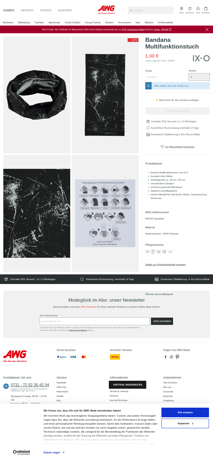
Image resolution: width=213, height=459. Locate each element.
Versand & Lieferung (119, 391)
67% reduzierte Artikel (133, 29)
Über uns (167, 387)
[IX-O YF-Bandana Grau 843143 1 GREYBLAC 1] (36, 95)
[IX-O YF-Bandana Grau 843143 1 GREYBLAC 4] (105, 213)
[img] (133, 40)
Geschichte (168, 392)
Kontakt (60, 396)
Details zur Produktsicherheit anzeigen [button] (165, 264)
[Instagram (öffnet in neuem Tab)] (172, 357)
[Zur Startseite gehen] (106, 9)
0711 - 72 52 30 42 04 (30, 385)
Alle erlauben (185, 412)
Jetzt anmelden (162, 321)
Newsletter (61, 383)
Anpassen (183, 423)
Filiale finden (62, 392)
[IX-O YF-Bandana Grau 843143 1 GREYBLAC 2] (105, 95)
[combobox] (154, 10)
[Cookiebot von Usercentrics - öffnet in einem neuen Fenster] (21, 452)
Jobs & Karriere (170, 383)
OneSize (151, 77)
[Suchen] (131, 10)
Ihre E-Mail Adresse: (49, 315)
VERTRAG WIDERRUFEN (127, 384)
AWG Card (61, 387)
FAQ (58, 401)
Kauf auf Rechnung (118, 400)
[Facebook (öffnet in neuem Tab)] (166, 357)
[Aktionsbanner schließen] (207, 29)
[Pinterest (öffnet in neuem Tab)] (177, 357)
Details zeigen (52, 452)
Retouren (114, 396)
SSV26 (164, 29)
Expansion (168, 396)
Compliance (168, 401)
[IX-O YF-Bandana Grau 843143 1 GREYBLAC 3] (36, 213)
